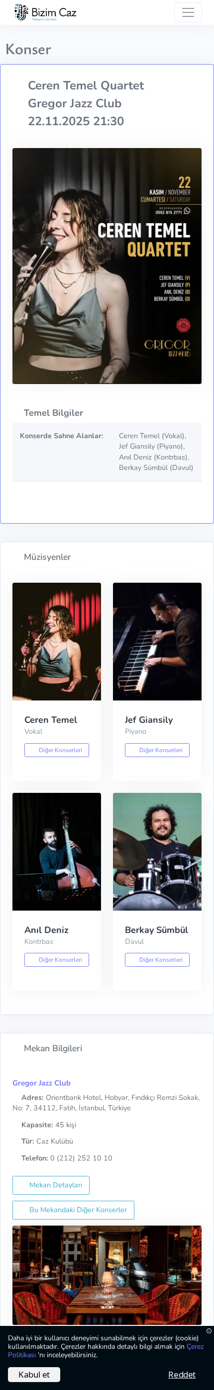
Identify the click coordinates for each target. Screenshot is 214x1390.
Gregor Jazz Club (41, 1083)
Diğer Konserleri (59, 750)
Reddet (182, 1374)
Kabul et (34, 1374)
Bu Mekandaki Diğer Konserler (77, 1210)
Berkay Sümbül (156, 930)
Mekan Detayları (54, 1185)
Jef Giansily (149, 720)
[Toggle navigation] (188, 12)
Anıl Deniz (46, 930)
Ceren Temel (50, 720)
